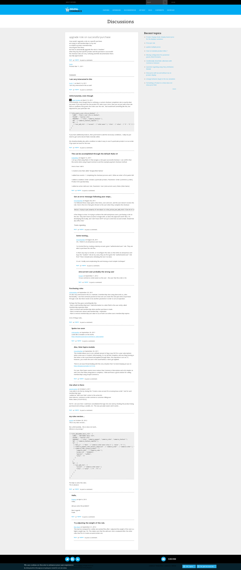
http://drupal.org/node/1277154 (84, 366)
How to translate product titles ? (156, 51)
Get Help (142, 10)
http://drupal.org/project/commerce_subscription (88, 336)
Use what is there (76, 385)
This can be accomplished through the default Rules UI (95, 154)
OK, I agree (189, 566)
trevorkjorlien (78, 201)
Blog (150, 10)
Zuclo (71, 64)
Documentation (130, 10)
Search (149, 2)
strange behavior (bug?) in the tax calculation (160, 79)
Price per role (150, 43)
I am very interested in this (80, 79)
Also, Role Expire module (84, 347)
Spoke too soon (78, 328)
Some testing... (82, 236)
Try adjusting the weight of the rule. (89, 523)
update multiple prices (153, 47)
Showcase (170, 10)
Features (106, 10)
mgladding (75, 158)
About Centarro (71, 2)
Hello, (74, 495)
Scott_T (71, 83)
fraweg (74, 499)
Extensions (116, 10)
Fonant (81, 276)
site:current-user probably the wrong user (96, 272)
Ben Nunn (77, 527)
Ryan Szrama (76, 100)
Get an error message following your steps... (93, 196)
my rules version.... (77, 416)
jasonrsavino (73, 389)
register (77, 60)
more (174, 89)
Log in (173, 2)
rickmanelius (73, 292)
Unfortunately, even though (81, 96)
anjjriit (71, 420)
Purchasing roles (76, 288)
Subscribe (172, 559)
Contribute (159, 10)
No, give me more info (207, 566)
